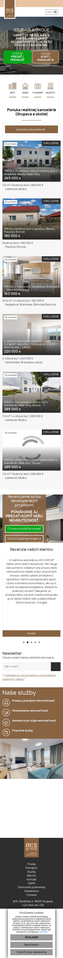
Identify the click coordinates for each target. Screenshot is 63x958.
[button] (24, 642)
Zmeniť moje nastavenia (31, 952)
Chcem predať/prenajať (24, 528)
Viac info (43, 932)
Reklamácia (32, 891)
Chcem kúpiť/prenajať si (24, 538)
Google (41, 602)
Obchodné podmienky (31, 887)
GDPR (31, 883)
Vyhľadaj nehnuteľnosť (30, 129)
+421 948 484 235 (32, 905)
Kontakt (32, 879)
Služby (31, 872)
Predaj (31, 864)
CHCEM (17, 57)
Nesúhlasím (31, 945)
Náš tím (31, 875)
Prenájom (31, 868)
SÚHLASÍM (31, 937)
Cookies (31, 895)
